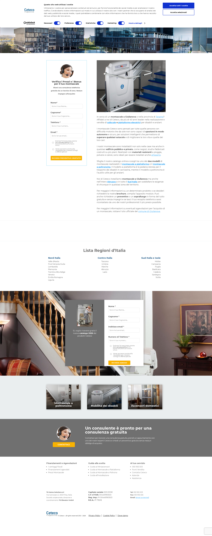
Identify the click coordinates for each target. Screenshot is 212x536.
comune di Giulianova (149, 211)
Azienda (135, 475)
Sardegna (156, 275)
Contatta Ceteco (139, 472)
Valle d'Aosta (53, 261)
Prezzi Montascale (56, 472)
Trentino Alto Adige (56, 272)
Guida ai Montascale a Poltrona (103, 472)
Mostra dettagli (135, 23)
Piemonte (52, 269)
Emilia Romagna (55, 277)
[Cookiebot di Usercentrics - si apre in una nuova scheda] (29, 23)
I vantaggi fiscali (55, 467)
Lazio (105, 272)
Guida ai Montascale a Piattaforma (105, 470)
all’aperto (156, 155)
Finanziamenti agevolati (58, 470)
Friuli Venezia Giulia (56, 264)
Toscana (104, 261)
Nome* (54, 103)
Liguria (51, 280)
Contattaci (64, 444)
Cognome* (56, 112)
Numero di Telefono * (118, 337)
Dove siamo (123, 516)
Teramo (159, 117)
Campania (156, 264)
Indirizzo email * (116, 327)
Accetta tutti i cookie (178, 6)
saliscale (111, 122)
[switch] (78, 23)
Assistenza (136, 478)
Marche (105, 267)
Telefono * (56, 122)
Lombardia (53, 267)
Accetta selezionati (178, 12)
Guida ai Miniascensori (100, 467)
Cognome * (113, 316)
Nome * (112, 306)
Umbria (105, 264)
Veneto (51, 275)
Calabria (157, 272)
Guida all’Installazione (99, 475)
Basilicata (156, 269)
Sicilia (158, 277)
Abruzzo (105, 269)
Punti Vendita (138, 470)
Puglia (158, 267)
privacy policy (64, 142)
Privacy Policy (94, 516)
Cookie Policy (109, 516)
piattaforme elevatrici (129, 122)
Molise (158, 261)
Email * (54, 132)
